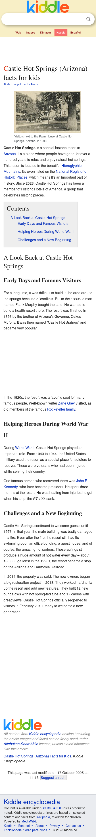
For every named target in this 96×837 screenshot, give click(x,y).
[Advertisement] (48, 50)
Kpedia (60, 32)
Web (18, 32)
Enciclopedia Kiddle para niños (25, 830)
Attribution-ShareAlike (21, 743)
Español (75, 32)
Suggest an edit (53, 777)
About (39, 825)
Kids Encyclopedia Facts (21, 84)
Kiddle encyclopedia (45, 733)
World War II (24, 447)
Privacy (55, 825)
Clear (79, 19)
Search (88, 19)
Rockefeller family (61, 409)
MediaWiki (28, 821)
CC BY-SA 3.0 (51, 808)
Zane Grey (66, 403)
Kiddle (8, 825)
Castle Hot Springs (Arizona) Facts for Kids (37, 756)
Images (30, 32)
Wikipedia (43, 817)
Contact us (73, 825)
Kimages (46, 32)
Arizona (10, 153)
